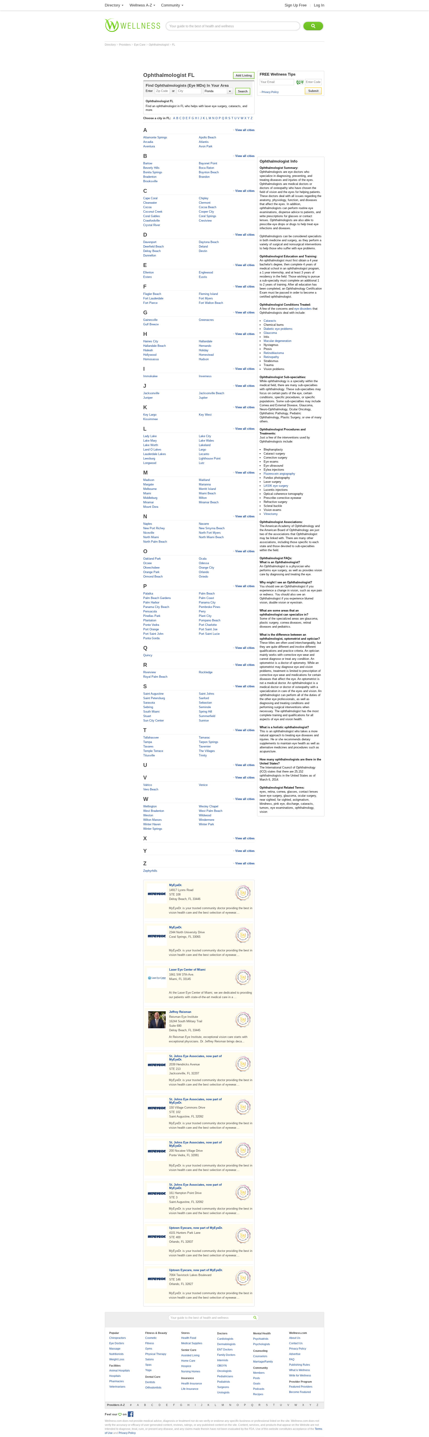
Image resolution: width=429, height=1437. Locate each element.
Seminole (205, 707)
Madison (148, 480)
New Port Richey (154, 528)
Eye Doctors (116, 1343)
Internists (222, 1360)
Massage (114, 1348)
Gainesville (150, 320)
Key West (205, 414)
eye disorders (303, 308)
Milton (203, 497)
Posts (256, 1378)
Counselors (260, 1356)
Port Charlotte (208, 624)
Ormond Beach (153, 576)
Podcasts (258, 1388)
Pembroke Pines (209, 607)
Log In (319, 5)
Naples (147, 523)
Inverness (205, 376)
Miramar (148, 502)
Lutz (201, 463)
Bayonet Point (208, 163)
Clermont (204, 202)
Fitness (149, 1343)
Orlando (204, 572)
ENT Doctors (225, 1349)
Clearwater (150, 202)
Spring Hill (205, 711)
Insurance (187, 1378)
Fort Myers (206, 298)
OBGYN (222, 1365)
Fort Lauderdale (153, 298)
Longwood (149, 463)
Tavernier (205, 746)
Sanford (204, 698)
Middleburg (150, 497)
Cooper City (206, 211)
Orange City (206, 567)
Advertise (295, 1354)
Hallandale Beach (154, 345)
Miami (147, 493)
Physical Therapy (155, 1354)
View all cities (244, 130)
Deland (203, 246)
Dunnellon (149, 255)
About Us (294, 1338)
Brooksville (150, 181)
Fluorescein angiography (279, 473)
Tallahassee (151, 737)
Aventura (149, 146)
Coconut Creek (152, 211)
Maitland (204, 480)
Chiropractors (117, 1338)
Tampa (147, 742)
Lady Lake (150, 436)
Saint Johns (206, 693)
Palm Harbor (151, 602)
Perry (202, 611)
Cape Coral (150, 198)
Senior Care (188, 1350)
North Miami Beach (211, 537)
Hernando (205, 345)
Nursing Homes (190, 1371)
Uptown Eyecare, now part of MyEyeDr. (196, 1228)
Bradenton (149, 176)
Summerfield (207, 716)
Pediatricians (225, 1376)
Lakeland (204, 445)
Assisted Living (190, 1355)
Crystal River (151, 225)
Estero (147, 277)
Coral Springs (207, 216)
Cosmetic (151, 1338)
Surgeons (223, 1387)
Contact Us (296, 1343)
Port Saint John (153, 633)
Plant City (205, 616)
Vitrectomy (271, 514)
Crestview (205, 220)
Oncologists (224, 1371)
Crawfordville (151, 220)
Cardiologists (225, 1338)
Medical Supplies (191, 1343)
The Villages (207, 751)
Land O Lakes (152, 449)
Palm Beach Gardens (157, 598)
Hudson (204, 359)
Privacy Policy (269, 92)
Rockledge (205, 672)
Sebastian (205, 702)
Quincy (147, 655)
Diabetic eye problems (278, 328)
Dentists (150, 1382)
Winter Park (206, 824)
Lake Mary (150, 440)
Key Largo (149, 414)
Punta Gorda (151, 638)
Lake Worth (150, 445)
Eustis (203, 277)
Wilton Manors (152, 819)
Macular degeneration (277, 341)
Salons (149, 1359)
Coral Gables (151, 216)
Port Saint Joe (208, 629)
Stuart (147, 716)
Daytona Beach (209, 242)
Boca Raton (206, 167)
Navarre (204, 523)
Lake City (205, 436)
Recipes (258, 1394)
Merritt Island (207, 489)
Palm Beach (207, 593)
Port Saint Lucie (209, 633)
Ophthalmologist (159, 44)
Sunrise (204, 720)
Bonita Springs (152, 172)
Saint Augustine (153, 693)
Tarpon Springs (208, 742)
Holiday (203, 350)
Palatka (148, 593)
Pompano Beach (209, 620)
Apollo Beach (207, 137)
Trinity (203, 755)
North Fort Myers (210, 532)
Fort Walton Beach (211, 303)
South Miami (151, 711)
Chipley (203, 198)
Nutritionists (116, 1354)
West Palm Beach (210, 811)
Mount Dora (150, 506)
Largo (202, 449)
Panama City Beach (156, 607)
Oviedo (203, 576)
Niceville (148, 532)
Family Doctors (226, 1355)
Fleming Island (208, 294)
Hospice (186, 1366)
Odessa (204, 563)
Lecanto (204, 454)
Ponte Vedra (151, 624)
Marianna (205, 484)
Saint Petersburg (154, 698)
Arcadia (148, 142)
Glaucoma (270, 332)
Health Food (188, 1338)
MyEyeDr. (175, 885)
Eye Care (140, 44)
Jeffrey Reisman (180, 1012)
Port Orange (151, 629)
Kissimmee (150, 419)
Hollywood (149, 354)
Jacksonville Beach (211, 393)
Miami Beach (207, 493)
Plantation (149, 620)
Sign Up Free (296, 5)
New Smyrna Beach (212, 528)
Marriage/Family (263, 1361)
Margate (148, 484)
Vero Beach (150, 789)
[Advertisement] (186, 59)
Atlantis (204, 142)
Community (170, 5)
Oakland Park (152, 558)
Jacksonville (151, 393)
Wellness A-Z (141, 5)
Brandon (204, 176)
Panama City (207, 602)
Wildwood (205, 815)
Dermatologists (226, 1344)
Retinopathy (271, 357)
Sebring (148, 707)
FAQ (291, 1359)
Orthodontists (153, 1387)
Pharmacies (116, 1381)
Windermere (206, 819)
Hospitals (115, 1376)
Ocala (202, 558)
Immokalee (150, 376)
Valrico (147, 785)
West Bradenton (153, 811)
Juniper (148, 397)
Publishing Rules (299, 1364)
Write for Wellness (300, 1375)
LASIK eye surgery (276, 485)
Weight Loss (116, 1359)
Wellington (150, 806)
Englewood (206, 272)
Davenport (149, 242)
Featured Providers (300, 1386)
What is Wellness (299, 1370)
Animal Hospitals (119, 1370)
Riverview (149, 672)
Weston (148, 815)
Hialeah (148, 350)
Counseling (260, 1350)
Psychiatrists (260, 1338)
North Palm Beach (155, 541)
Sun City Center (153, 720)
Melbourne (150, 489)
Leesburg (149, 458)
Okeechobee (151, 567)
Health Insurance (191, 1383)
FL (173, 44)
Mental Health (262, 1333)
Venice (203, 785)
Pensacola (150, 611)
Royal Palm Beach (155, 676)
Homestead (206, 354)
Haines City (150, 341)
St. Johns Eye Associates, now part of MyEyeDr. (195, 1057)
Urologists (223, 1392)
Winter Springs (152, 828)
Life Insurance (189, 1388)
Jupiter (203, 397)
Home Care (188, 1360)
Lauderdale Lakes (154, 454)
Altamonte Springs (155, 137)
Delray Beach (152, 251)
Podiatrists (223, 1381)
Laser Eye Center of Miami (187, 969)
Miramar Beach (209, 502)
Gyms (148, 1348)
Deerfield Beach (153, 246)
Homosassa (151, 359)
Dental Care (152, 1376)
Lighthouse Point (210, 458)
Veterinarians (117, 1386)
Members (259, 1372)
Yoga (148, 1370)
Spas (148, 1364)
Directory (112, 5)
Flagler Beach (152, 294)
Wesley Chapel (208, 806)
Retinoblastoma (274, 353)
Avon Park (205, 146)
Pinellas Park (151, 616)
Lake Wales (206, 440)
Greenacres (206, 320)
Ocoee (147, 563)
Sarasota (149, 702)
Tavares (148, 746)
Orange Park (151, 572)
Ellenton (148, 272)
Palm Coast (206, 598)
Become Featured (300, 1392)
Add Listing (244, 75)
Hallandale (205, 341)
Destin (203, 251)
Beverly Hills (151, 167)
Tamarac (204, 737)
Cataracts (270, 320)
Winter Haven (152, 824)
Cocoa (147, 207)
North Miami (151, 537)
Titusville (149, 755)
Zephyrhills (150, 870)
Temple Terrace (153, 751)
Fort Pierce (150, 303)
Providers (125, 44)
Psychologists (261, 1344)
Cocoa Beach (207, 207)
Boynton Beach (209, 172)
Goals (256, 1383)
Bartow (147, 163)
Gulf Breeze (151, 324)
